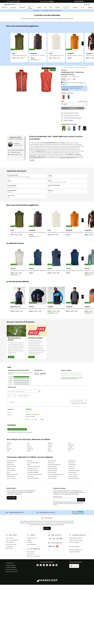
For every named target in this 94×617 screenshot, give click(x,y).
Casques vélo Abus (72, 476)
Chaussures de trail (31, 468)
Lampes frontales (11, 476)
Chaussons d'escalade (32, 472)
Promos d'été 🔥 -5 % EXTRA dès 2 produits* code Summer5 (47, 10)
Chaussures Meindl (52, 476)
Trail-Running (30, 8)
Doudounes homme (11, 466)
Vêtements (4, 7)
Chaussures (13, 7)
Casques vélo (30, 476)
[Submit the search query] (80, 5)
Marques (75, 7)
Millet (28, 445)
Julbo (69, 443)
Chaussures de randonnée (33, 466)
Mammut (50, 450)
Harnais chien (71, 466)
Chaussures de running (32, 470)
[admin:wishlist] (86, 108)
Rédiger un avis (76, 76)
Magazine (90, 7)
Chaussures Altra (72, 472)
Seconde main (67, 8)
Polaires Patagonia (52, 466)
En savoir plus (65, 89)
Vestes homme (71, 67)
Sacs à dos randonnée (32, 462)
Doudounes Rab (72, 464)
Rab (8, 446)
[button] (21, 81)
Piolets (28, 464)
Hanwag (70, 446)
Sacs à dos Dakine (52, 478)
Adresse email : (57, 496)
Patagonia (9, 443)
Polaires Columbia (52, 472)
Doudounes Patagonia (73, 478)
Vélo (45, 7)
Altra (28, 443)
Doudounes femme (11, 460)
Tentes (8, 472)
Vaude (49, 448)
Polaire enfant (51, 462)
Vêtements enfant (52, 460)
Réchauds (29, 460)
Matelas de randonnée (12, 474)
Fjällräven (50, 443)
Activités (58, 7)
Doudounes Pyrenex (52, 468)
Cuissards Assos (72, 460)
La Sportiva (9, 448)
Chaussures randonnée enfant (34, 474)
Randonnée (22, 7)
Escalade (39, 7)
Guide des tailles (82, 101)
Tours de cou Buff (72, 474)
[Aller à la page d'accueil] (62, 67)
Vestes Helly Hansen (52, 470)
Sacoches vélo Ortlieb (73, 470)
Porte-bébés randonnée (33, 478)
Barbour (29, 450)
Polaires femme (10, 464)
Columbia (50, 445)
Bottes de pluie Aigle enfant (54, 464)
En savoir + (32, 160)
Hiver (51, 7)
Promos (82, 7)
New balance (71, 445)
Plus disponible (73, 108)
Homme (64, 67)
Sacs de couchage (11, 478)
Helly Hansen (30, 448)
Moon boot (29, 446)
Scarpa (49, 446)
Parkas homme (10, 468)
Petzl (69, 450)
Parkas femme (10, 462)
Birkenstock (71, 448)
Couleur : (67, 93)
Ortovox (64, 70)
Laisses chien (71, 468)
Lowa (8, 450)
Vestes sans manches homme (81, 67)
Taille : (63, 101)
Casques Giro (71, 462)
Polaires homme (10, 470)
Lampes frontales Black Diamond (55, 474)
